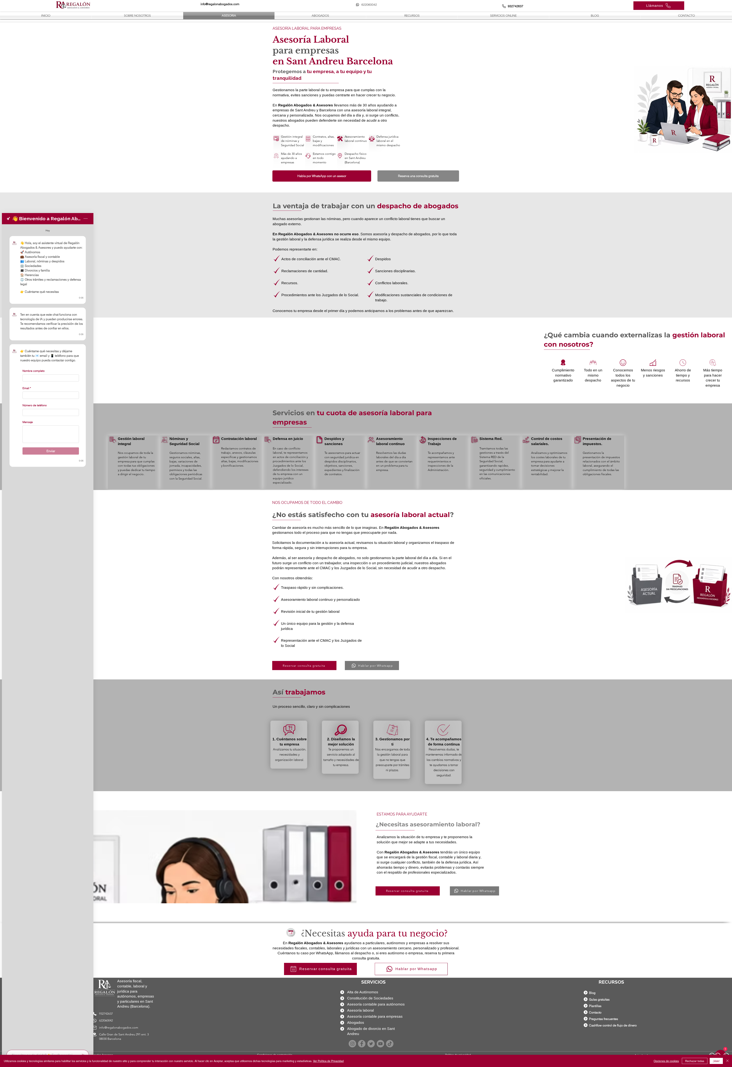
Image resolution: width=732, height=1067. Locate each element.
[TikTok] (389, 1043)
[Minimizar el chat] (86, 219)
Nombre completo (33, 371)
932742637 (106, 1013)
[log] (47, 636)
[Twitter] (371, 1043)
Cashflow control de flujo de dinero (613, 1025)
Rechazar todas (694, 1061)
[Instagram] (352, 1043)
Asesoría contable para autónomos (376, 1004)
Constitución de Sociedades (370, 998)
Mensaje (27, 422)
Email (26, 388)
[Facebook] (361, 1043)
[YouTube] (380, 1043)
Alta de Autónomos (362, 992)
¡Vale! (716, 1061)
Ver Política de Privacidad (328, 1061)
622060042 (106, 1020)
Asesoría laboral (360, 1010)
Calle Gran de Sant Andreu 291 (120, 1034)
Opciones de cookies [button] (666, 1061)
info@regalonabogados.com (118, 1027)
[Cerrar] (727, 1061)
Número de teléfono (34, 405)
